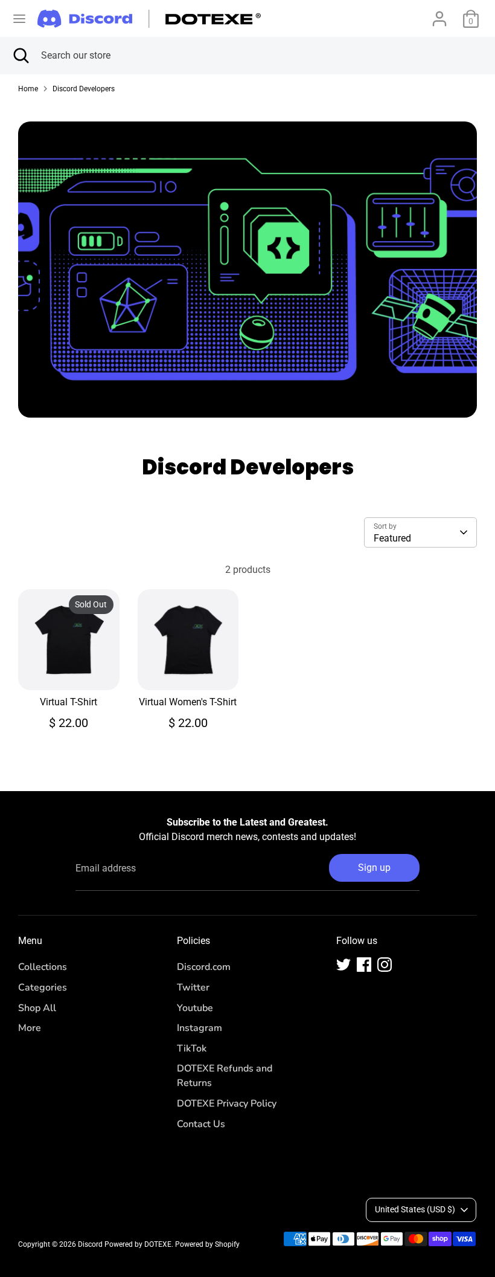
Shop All (37, 1008)
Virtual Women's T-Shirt (188, 702)
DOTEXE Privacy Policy (226, 1103)
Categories (42, 987)
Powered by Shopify (207, 1244)
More (29, 1028)
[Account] (439, 13)
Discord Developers (84, 89)
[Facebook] (364, 964)
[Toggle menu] (19, 18)
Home (28, 89)
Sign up (374, 867)
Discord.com (204, 967)
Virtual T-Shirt (68, 702)
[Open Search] (20, 55)
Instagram (199, 1028)
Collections (42, 967)
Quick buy (69, 670)
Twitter (193, 987)
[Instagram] (384, 964)
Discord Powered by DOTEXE (124, 1244)
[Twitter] (343, 964)
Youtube (195, 1008)
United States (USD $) (415, 1209)
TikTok (191, 1048)
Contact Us (201, 1124)
